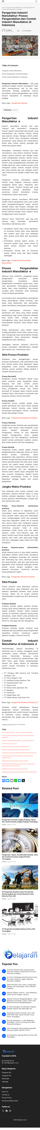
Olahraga (5, 1082)
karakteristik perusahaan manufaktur (16, 750)
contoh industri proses (24, 732)
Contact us (5, 1095)
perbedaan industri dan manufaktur (15, 769)
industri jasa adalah (9, 743)
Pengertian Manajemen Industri (24, 418)
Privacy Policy (7, 1098)
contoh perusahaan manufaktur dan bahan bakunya (18, 736)
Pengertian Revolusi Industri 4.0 (25, 702)
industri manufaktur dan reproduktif (15, 746)
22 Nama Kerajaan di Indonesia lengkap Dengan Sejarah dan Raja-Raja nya (21, 1008)
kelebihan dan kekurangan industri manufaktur (19, 753)
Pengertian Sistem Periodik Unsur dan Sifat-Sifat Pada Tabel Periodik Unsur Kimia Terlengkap (21, 1014)
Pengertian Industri (19, 103)
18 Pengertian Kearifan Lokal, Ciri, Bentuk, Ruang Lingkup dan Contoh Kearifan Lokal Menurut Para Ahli (18, 894)
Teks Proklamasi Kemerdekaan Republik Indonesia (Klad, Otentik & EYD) (21, 1029)
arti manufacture (8, 732)
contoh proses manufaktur (12, 740)
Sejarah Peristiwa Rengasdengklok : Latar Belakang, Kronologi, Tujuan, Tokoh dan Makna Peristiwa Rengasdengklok (22, 1000)
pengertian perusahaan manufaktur (15, 761)
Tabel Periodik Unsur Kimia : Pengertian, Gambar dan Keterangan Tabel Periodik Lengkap (21, 986)
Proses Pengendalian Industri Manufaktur (15, 74)
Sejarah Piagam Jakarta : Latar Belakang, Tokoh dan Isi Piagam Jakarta (22, 993)
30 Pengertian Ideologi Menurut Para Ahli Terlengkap (22, 1036)
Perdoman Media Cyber (10, 1101)
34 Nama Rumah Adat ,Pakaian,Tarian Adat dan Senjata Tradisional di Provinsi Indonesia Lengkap (21, 971)
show (15, 110)
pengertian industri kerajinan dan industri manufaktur (17, 757)
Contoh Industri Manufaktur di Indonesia (14, 77)
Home (3, 7)
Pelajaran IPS (6, 1076)
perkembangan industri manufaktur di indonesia (19, 772)
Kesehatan (5, 1078)
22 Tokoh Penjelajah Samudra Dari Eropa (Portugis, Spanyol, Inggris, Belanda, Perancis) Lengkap (22, 979)
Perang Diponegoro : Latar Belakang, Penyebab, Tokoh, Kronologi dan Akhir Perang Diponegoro (21, 1022)
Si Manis (9, 30)
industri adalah (28, 740)
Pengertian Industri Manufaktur (12, 70)
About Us (5, 1092)
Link (23, 30)
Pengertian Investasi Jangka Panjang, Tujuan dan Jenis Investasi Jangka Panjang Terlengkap (20, 821)
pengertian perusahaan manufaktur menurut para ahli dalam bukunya (18, 765)
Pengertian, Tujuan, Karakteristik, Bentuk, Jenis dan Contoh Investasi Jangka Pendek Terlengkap (20, 857)
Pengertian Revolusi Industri (23, 577)
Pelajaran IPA (6, 1072)
